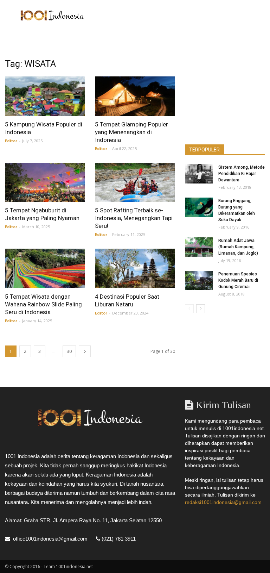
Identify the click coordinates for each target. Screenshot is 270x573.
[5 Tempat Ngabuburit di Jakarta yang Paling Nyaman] (45, 182)
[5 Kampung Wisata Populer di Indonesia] (45, 96)
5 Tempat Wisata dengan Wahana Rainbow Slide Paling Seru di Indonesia (43, 304)
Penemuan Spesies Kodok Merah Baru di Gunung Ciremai (238, 280)
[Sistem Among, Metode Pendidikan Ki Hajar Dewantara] (199, 173)
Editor (11, 140)
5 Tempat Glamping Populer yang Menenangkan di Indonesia (131, 132)
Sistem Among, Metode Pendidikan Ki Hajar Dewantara (241, 173)
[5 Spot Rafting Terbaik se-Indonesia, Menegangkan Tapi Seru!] (135, 182)
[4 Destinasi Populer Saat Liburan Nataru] (135, 268)
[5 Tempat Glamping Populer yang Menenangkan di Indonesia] (135, 96)
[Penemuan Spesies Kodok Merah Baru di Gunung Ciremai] (199, 280)
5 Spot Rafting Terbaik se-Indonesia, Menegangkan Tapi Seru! (134, 218)
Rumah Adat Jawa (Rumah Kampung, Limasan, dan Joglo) (238, 247)
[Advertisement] (182, 15)
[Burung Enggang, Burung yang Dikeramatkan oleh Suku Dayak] (199, 207)
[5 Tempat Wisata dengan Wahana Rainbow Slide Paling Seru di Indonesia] (45, 268)
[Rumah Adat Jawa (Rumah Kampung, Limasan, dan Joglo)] (199, 247)
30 (69, 351)
